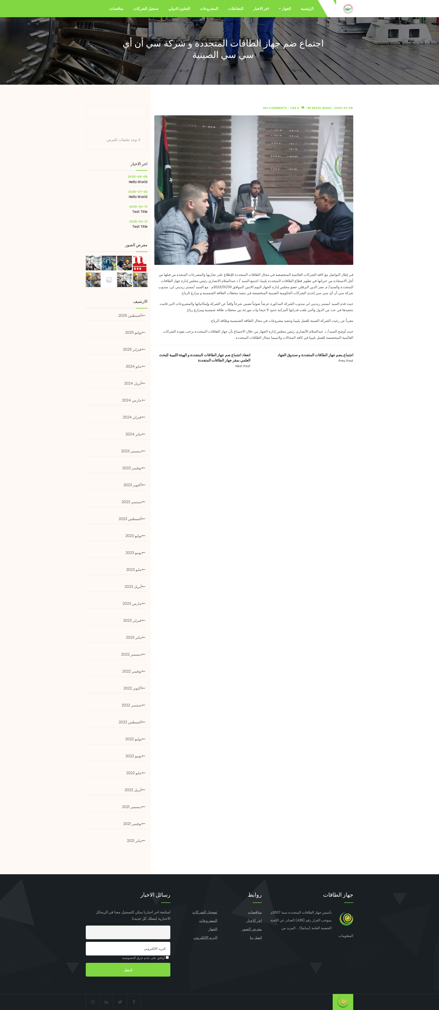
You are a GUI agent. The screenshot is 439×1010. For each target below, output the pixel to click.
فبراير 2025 (132, 349)
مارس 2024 (132, 400)
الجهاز (286, 8)
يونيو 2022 (134, 756)
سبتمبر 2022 (132, 705)
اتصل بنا (256, 937)
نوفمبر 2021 (132, 823)
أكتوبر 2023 (132, 485)
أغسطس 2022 (130, 722)
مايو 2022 (134, 773)
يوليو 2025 (133, 332)
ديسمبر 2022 (131, 654)
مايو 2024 (134, 366)
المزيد (291, 928)
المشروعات (209, 8)
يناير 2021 (134, 840)
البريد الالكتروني (205, 937)
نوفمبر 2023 (132, 468)
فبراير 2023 (132, 620)
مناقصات (116, 8)
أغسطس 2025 (130, 315)
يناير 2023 (134, 637)
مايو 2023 (134, 569)
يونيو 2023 (134, 552)
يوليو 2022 (133, 739)
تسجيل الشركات (146, 8)
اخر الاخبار (261, 8)
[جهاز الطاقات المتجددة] (348, 8)
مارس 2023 (132, 603)
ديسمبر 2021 (132, 806)
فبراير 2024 (132, 417)
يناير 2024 (134, 434)
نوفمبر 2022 (132, 671)
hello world (138, 181)
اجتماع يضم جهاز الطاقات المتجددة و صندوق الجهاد (315, 355)
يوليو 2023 (133, 535)
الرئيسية (307, 8)
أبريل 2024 (133, 383)
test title (139, 211)
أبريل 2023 (133, 586)
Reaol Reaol (322, 108)
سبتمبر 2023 (132, 502)
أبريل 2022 (133, 790)
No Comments (275, 108)
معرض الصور (252, 929)
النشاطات (235, 8)
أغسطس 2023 (130, 518)
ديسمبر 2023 (131, 451)
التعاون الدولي (179, 8)
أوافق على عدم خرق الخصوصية (144, 958)
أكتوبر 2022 (132, 688)
